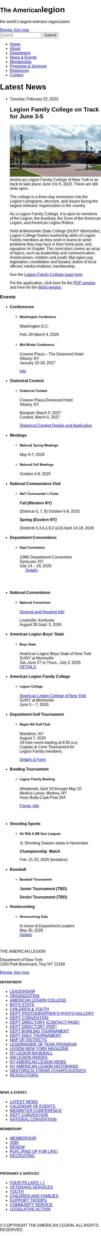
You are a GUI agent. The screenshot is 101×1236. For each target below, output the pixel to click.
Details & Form (33, 760)
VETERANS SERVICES (31, 1187)
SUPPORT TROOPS (28, 1200)
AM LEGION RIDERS (29, 1057)
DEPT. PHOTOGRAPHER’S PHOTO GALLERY (52, 1013)
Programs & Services (28, 66)
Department (20, 53)
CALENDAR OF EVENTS (32, 1106)
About (15, 48)
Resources (19, 70)
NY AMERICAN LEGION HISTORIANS (44, 1066)
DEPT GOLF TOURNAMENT (35, 1035)
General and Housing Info (42, 612)
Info (23, 371)
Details (31, 570)
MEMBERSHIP (23, 1138)
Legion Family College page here (53, 274)
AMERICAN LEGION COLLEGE (38, 1000)
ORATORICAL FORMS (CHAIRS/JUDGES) (48, 1071)
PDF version (84, 283)
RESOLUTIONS (24, 1075)
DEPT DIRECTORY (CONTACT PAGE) (44, 1022)
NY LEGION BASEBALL (31, 1053)
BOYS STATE (22, 1005)
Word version (49, 287)
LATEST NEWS (24, 1102)
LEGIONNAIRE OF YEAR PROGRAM (43, 1044)
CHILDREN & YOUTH (29, 1009)
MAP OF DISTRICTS (28, 1040)
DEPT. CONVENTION (29, 1018)
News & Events (23, 57)
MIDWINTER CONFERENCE (36, 1111)
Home (15, 44)
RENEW (17, 1147)
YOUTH (17, 1192)
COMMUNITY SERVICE (31, 1205)
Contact (16, 75)
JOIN (14, 1143)
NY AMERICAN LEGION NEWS (38, 1062)
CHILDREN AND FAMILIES (34, 1196)
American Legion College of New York (53, 696)
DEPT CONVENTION (29, 1115)
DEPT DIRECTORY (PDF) (33, 1027)
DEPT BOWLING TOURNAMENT (39, 1031)
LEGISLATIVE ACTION (30, 1209)
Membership (20, 62)
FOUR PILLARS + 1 (27, 1183)
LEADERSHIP (22, 991)
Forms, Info (29, 806)
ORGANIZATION (24, 996)
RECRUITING (22, 1156)
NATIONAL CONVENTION (33, 1119)
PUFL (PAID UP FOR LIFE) (34, 1151)
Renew (6, 30)
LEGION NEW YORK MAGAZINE (39, 1049)
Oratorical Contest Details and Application (56, 425)
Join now (21, 30)
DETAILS (28, 667)
